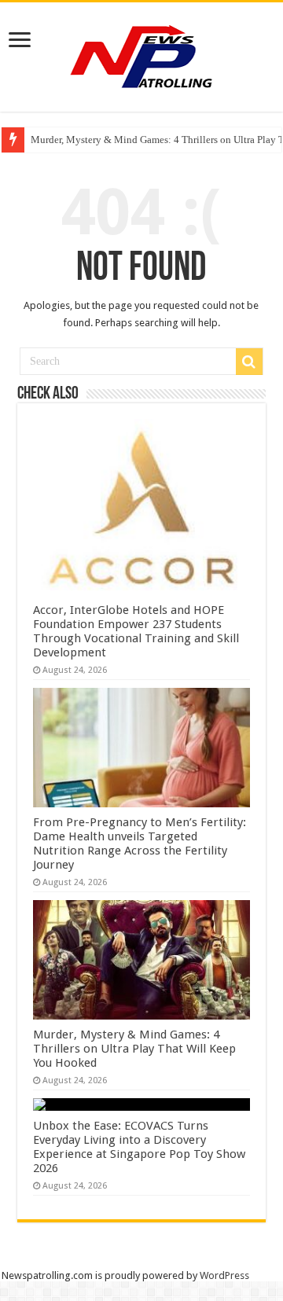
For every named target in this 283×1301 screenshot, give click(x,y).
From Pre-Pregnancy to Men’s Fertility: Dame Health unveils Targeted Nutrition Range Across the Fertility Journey (139, 843)
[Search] (249, 361)
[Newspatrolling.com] (141, 54)
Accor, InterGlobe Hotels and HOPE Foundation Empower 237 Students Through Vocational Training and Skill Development (136, 631)
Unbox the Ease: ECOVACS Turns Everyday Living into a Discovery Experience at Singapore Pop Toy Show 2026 (139, 1147)
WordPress (224, 1275)
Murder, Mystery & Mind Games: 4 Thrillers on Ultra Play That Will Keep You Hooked (134, 1048)
